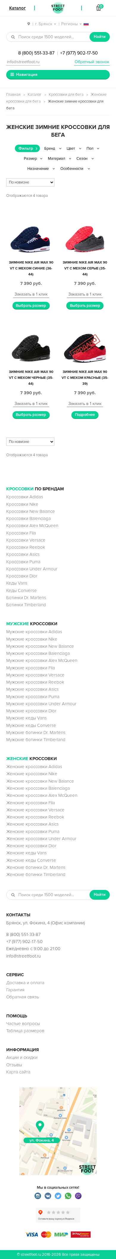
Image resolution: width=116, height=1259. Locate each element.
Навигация (26, 74)
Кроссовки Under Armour (31, 569)
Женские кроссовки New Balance (40, 781)
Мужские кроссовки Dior (31, 711)
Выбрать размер (31, 305)
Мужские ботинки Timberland (35, 739)
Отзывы (14, 1064)
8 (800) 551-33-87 (36, 53)
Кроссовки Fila (21, 533)
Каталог (35, 94)
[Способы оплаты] (58, 1236)
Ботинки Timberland (26, 604)
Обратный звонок (92, 61)
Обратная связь (22, 997)
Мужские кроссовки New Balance (40, 646)
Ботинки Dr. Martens (26, 597)
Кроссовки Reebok (25, 547)
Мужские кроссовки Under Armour (41, 703)
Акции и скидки (21, 1057)
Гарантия (15, 989)
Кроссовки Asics (23, 554)
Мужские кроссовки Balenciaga (38, 653)
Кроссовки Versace (26, 540)
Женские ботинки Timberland (35, 874)
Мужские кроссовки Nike (31, 639)
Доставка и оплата (25, 982)
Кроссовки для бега (66, 94)
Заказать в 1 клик (31, 294)
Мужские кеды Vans (26, 718)
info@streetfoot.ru (23, 61)
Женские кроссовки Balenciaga (38, 788)
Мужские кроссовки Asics (32, 689)
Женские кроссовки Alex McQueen (41, 795)
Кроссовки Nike (22, 504)
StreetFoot (58, 8)
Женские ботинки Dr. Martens (35, 867)
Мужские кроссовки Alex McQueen (41, 660)
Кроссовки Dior (21, 576)
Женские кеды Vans (26, 853)
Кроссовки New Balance (30, 511)
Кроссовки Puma (23, 561)
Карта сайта (18, 1072)
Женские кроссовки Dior (31, 845)
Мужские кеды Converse (31, 725)
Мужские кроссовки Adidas (34, 631)
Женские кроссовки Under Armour (41, 838)
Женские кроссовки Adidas (34, 766)
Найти (100, 36)
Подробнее (85, 414)
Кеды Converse (21, 590)
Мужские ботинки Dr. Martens (35, 732)
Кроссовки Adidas (24, 497)
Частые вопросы (23, 1023)
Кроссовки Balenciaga (28, 518)
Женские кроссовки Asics (32, 824)
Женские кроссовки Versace (35, 810)
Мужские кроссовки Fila (30, 668)
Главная (13, 94)
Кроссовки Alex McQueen (32, 525)
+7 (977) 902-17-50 (79, 53)
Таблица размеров (25, 1030)
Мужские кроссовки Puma (32, 696)
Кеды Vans (16, 583)
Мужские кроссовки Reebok (35, 682)
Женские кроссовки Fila (30, 802)
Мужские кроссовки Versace (35, 675)
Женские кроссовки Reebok (35, 817)
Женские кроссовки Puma (32, 831)
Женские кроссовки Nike (31, 773)
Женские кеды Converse (31, 860)
